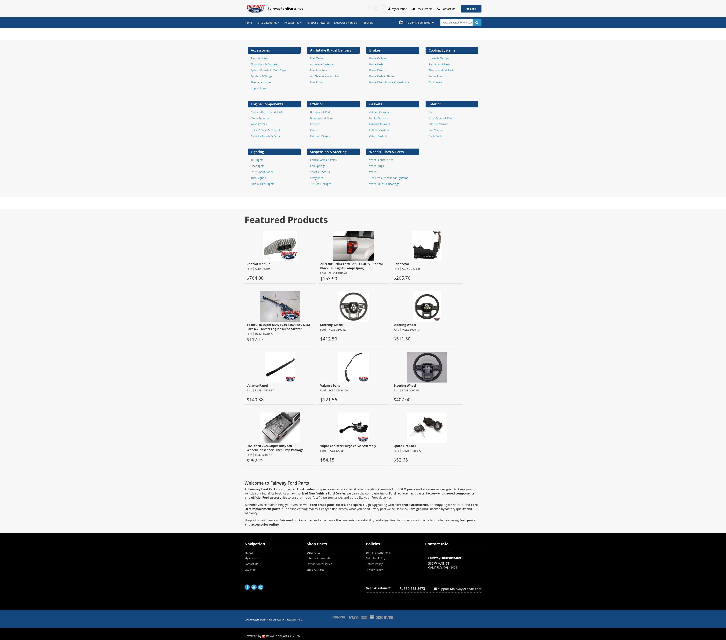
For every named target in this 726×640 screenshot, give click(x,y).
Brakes (374, 50)
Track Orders (424, 9)
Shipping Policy (375, 558)
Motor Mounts (260, 118)
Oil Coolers (435, 82)
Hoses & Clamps (439, 58)
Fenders (315, 124)
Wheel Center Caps (381, 160)
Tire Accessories (261, 82)
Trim (431, 112)
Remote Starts (260, 58)
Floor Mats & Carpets (264, 64)
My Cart (249, 552)
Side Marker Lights (262, 184)
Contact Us (448, 9)
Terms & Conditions (378, 552)
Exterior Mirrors (320, 136)
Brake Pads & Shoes (381, 76)
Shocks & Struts (320, 172)
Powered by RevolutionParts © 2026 (272, 636)
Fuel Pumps (317, 82)
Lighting (257, 152)
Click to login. (252, 619)
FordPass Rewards (318, 22)
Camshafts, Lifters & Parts (267, 112)
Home (248, 22)
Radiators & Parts (440, 64)
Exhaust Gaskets (379, 124)
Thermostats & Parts (441, 70)
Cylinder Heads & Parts (265, 136)
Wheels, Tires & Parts (386, 152)
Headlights (257, 166)
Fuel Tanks (316, 58)
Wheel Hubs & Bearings (384, 184)
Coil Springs (317, 166)
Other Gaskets (378, 136)
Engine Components (267, 104)
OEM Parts (313, 552)
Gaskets (375, 104)
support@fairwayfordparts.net (459, 589)
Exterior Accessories (319, 564)
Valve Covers (259, 124)
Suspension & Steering (328, 152)
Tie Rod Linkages (320, 184)
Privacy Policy (374, 569)
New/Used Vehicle (345, 22)
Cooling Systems (442, 50)
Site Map (250, 569)
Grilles (314, 130)
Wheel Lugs (376, 166)
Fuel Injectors (318, 70)
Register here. (295, 619)
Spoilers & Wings (261, 76)
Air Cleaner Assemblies (324, 76)
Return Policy (374, 564)
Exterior (316, 104)
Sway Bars (316, 178)
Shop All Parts (315, 569)
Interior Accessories (319, 558)
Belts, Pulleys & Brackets (266, 130)
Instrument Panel (262, 172)
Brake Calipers (378, 58)
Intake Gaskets (378, 118)
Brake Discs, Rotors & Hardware (389, 82)
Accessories (260, 50)
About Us (367, 22)
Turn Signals (259, 178)
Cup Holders (259, 88)
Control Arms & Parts (323, 160)
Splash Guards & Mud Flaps (268, 70)
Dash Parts (435, 136)
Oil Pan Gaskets (379, 112)
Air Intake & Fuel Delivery (331, 50)
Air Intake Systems (321, 64)
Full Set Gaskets (379, 130)
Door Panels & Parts (441, 118)
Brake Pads (376, 64)
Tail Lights (257, 160)
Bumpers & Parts (321, 112)
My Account (399, 9)
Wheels (374, 172)
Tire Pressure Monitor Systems (388, 178)
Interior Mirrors (438, 124)
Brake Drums (377, 70)
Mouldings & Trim (321, 118)
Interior (435, 104)
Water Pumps (437, 76)
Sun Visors (435, 130)
